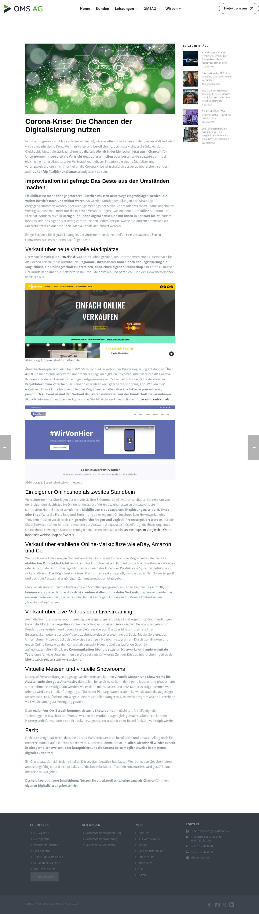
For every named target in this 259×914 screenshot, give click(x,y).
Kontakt (142, 845)
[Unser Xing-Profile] (226, 907)
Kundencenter (46, 876)
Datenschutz (146, 857)
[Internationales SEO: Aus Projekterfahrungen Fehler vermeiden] (190, 79)
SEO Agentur (41, 833)
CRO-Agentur (41, 851)
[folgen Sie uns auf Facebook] (209, 907)
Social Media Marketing (100, 845)
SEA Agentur (41, 839)
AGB (140, 869)
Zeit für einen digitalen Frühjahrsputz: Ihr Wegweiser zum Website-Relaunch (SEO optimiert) (216, 134)
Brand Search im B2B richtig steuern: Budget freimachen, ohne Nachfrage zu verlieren (215, 57)
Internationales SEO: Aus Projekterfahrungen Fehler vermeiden (217, 76)
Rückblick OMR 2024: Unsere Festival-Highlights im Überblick (216, 114)
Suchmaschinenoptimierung (104, 833)
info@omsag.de (200, 857)
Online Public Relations (48, 857)
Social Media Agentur (46, 863)
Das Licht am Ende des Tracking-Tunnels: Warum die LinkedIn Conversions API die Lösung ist (216, 95)
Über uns (143, 833)
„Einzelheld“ (68, 257)
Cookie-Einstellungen (151, 851)
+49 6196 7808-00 (202, 846)
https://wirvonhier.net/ (153, 399)
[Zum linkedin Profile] (233, 907)
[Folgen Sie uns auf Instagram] (218, 907)
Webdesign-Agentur (46, 845)
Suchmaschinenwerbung (101, 839)
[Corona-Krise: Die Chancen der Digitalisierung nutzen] (100, 79)
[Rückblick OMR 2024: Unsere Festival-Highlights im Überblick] (190, 117)
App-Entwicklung (44, 869)
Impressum (145, 863)
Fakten (142, 875)
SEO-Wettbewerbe (149, 839)
